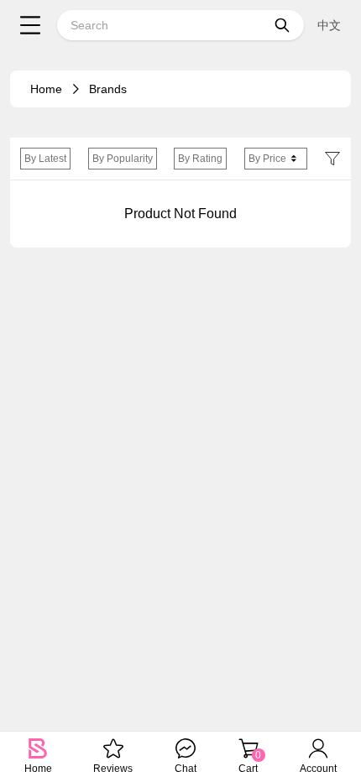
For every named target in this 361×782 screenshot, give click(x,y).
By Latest (45, 158)
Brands (108, 89)
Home (46, 89)
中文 (329, 25)
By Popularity (122, 158)
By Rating (200, 158)
